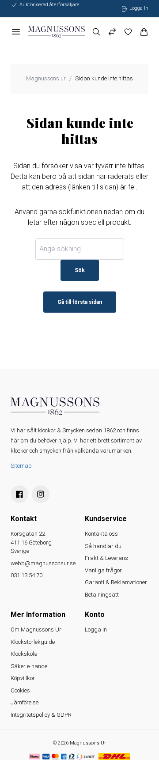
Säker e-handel (30, 666)
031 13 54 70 (26, 575)
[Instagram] (40, 494)
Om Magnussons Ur (36, 629)
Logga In (96, 629)
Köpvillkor (23, 678)
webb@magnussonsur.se (43, 563)
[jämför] (112, 31)
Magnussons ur (46, 78)
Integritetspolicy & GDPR (41, 714)
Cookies (20, 690)
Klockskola (24, 653)
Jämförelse (24, 702)
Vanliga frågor (103, 570)
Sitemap (21, 465)
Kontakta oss (101, 533)
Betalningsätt (102, 594)
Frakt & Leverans (106, 558)
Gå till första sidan (79, 302)
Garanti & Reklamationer (116, 582)
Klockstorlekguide (33, 642)
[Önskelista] (128, 31)
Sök (80, 270)
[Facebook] (19, 494)
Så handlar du (103, 546)
